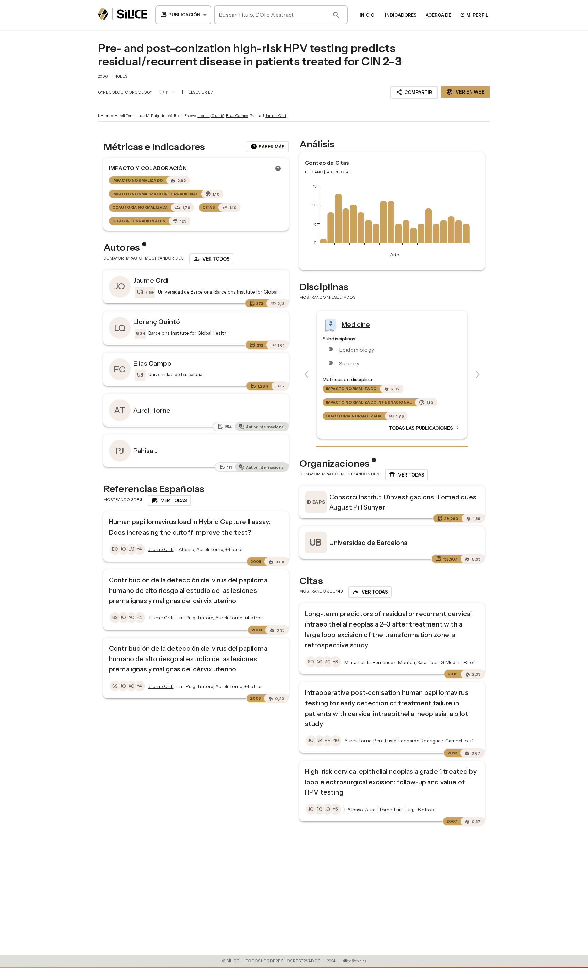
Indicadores (401, 15)
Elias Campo (237, 115)
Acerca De (438, 15)
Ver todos (211, 259)
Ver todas (406, 475)
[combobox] (183, 15)
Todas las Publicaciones (424, 427)
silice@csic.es (354, 960)
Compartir (414, 92)
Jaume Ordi (275, 115)
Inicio (367, 15)
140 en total (339, 172)
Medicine (356, 324)
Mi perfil (474, 15)
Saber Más (267, 147)
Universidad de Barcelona (368, 542)
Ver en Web (465, 92)
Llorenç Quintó (210, 115)
